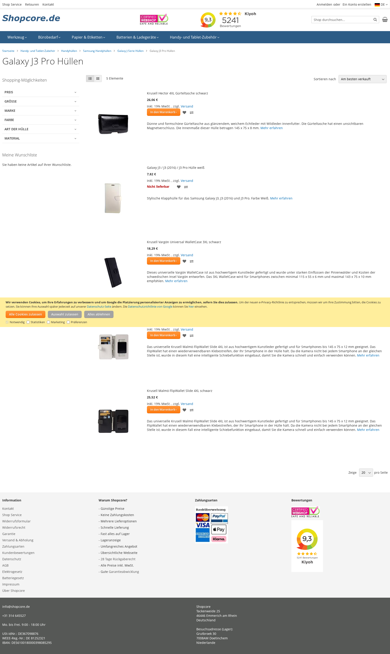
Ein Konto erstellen (357, 4)
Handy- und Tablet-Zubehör (38, 51)
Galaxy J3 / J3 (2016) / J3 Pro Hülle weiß (175, 167)
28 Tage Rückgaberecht (118, 559)
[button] (381, 4)
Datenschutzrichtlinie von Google (150, 306)
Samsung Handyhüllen (97, 51)
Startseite (8, 51)
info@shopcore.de (16, 606)
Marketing (58, 322)
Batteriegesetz (13, 578)
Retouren (32, 4)
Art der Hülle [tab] (16, 129)
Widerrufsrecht (13, 527)
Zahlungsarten (13, 546)
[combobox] (345, 19)
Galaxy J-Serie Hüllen (130, 51)
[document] (195, 312)
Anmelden (324, 4)
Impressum (10, 584)
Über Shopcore (13, 590)
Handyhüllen (69, 51)
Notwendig (17, 322)
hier (191, 306)
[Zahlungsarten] (211, 542)
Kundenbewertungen (18, 553)
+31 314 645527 (14, 615)
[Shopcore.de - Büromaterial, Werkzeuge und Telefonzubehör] (31, 19)
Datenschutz (11, 559)
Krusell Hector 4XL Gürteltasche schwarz (177, 93)
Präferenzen (79, 322)
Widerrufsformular (16, 521)
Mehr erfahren (271, 128)
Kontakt (48, 4)
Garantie (8, 534)
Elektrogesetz (12, 571)
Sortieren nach (325, 79)
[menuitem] (17, 37)
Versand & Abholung (17, 540)
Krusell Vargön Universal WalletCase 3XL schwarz (184, 242)
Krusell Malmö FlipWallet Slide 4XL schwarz (179, 391)
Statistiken (38, 322)
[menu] (195, 37)
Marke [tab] (10, 110)
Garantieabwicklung (124, 571)
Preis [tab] (9, 92)
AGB (5, 565)
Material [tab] (12, 138)
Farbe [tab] (9, 120)
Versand (187, 106)
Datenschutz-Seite (99, 306)
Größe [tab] (11, 101)
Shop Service (12, 4)
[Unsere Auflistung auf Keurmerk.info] (154, 23)
